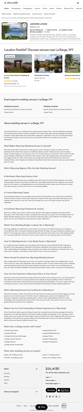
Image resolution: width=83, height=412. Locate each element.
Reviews (6, 376)
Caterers (37, 8)
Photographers (16, 8)
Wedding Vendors (6, 14)
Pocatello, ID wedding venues (13, 357)
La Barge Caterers (10, 342)
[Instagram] (56, 397)
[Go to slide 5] (18, 38)
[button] (24, 25)
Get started (51, 390)
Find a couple (50, 380)
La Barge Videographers (49, 339)
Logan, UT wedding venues (51, 355)
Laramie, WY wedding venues (51, 357)
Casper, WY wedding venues (13, 355)
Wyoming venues (37, 14)
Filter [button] (43, 407)
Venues (6, 8)
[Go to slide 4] (16, 38)
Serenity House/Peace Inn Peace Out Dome (18, 109)
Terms (25, 406)
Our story (7, 373)
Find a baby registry (52, 383)
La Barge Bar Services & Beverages (15, 336)
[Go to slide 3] (14, 38)
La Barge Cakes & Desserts (12, 339)
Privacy (19, 406)
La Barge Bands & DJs (49, 330)
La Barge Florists (47, 336)
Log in (48, 377)
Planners (59, 8)
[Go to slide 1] (11, 38)
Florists (45, 8)
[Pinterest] (50, 397)
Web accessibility (53, 406)
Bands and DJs (69, 8)
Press (5, 383)
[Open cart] (78, 3)
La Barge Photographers (50, 342)
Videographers (27, 8)
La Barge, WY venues (49, 14)
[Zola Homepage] (12, 3)
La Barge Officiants (10, 333)
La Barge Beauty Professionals (13, 344)
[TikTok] (60, 397)
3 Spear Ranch (8, 112)
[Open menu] (5, 3)
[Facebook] (47, 397)
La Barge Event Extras (11, 330)
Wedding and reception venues (21, 14)
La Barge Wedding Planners (51, 333)
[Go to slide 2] (13, 38)
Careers (6, 380)
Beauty (51, 8)
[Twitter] (53, 397)
